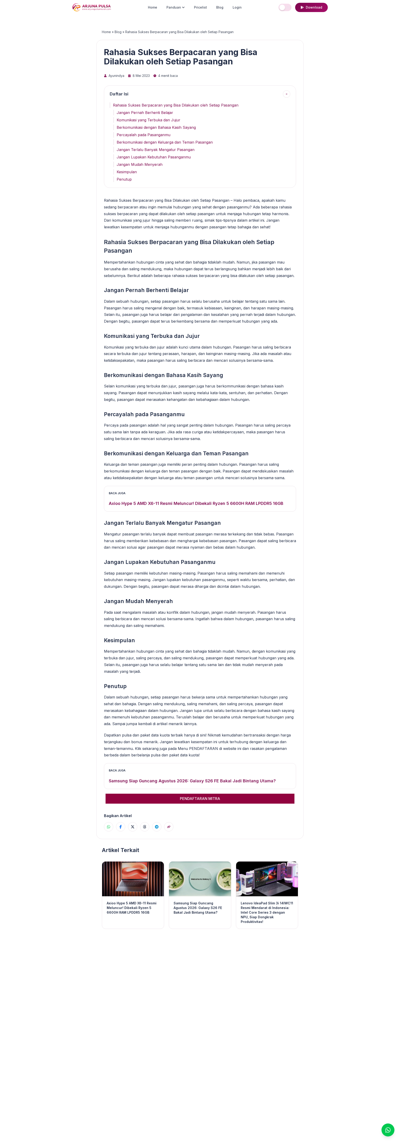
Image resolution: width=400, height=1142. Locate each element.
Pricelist (200, 7)
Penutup (124, 179)
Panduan (173, 7)
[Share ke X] (132, 826)
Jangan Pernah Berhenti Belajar (145, 112)
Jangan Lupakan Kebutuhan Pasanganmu (154, 157)
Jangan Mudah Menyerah (139, 164)
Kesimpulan (127, 172)
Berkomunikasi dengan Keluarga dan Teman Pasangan (165, 142)
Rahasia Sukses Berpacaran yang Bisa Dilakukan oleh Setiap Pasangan (175, 105)
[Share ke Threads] (144, 826)
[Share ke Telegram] (156, 826)
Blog (219, 7)
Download (314, 7)
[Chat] (387, 1129)
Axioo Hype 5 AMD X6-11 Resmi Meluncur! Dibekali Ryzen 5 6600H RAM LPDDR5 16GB (196, 503)
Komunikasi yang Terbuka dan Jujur (148, 120)
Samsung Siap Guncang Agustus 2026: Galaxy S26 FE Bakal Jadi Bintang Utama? (192, 780)
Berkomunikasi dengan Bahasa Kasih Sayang (156, 127)
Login (237, 7)
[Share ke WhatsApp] (108, 826)
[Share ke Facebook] (120, 826)
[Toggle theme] (284, 7)
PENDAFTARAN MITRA (200, 798)
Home (152, 7)
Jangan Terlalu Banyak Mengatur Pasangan (155, 149)
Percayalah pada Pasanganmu (143, 134)
